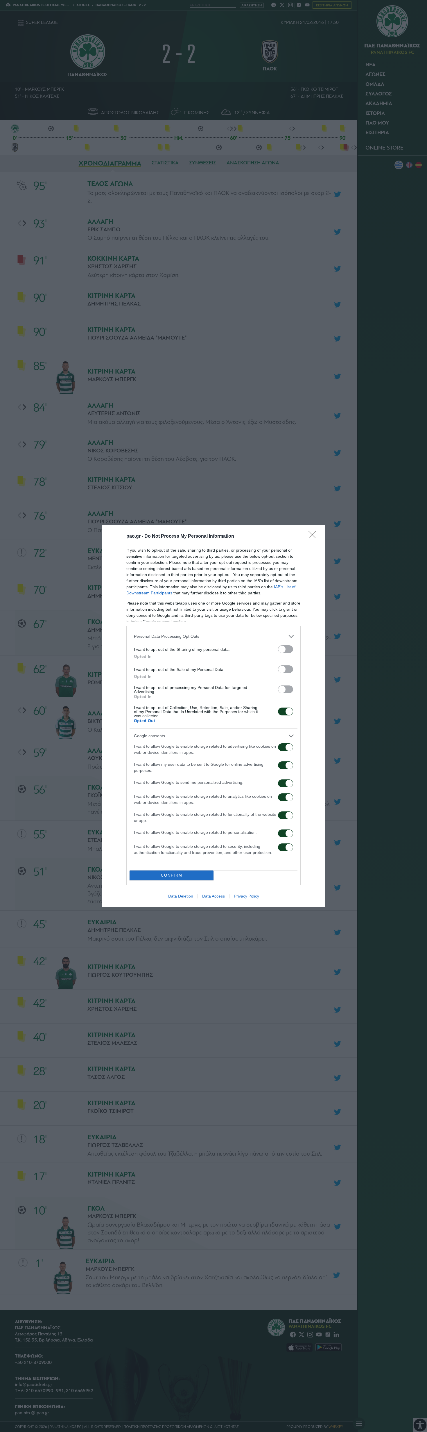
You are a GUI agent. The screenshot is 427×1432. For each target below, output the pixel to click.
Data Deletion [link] (180, 896)
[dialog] (213, 716)
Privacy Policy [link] (246, 896)
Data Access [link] (213, 896)
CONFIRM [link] (171, 875)
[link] (314, 536)
